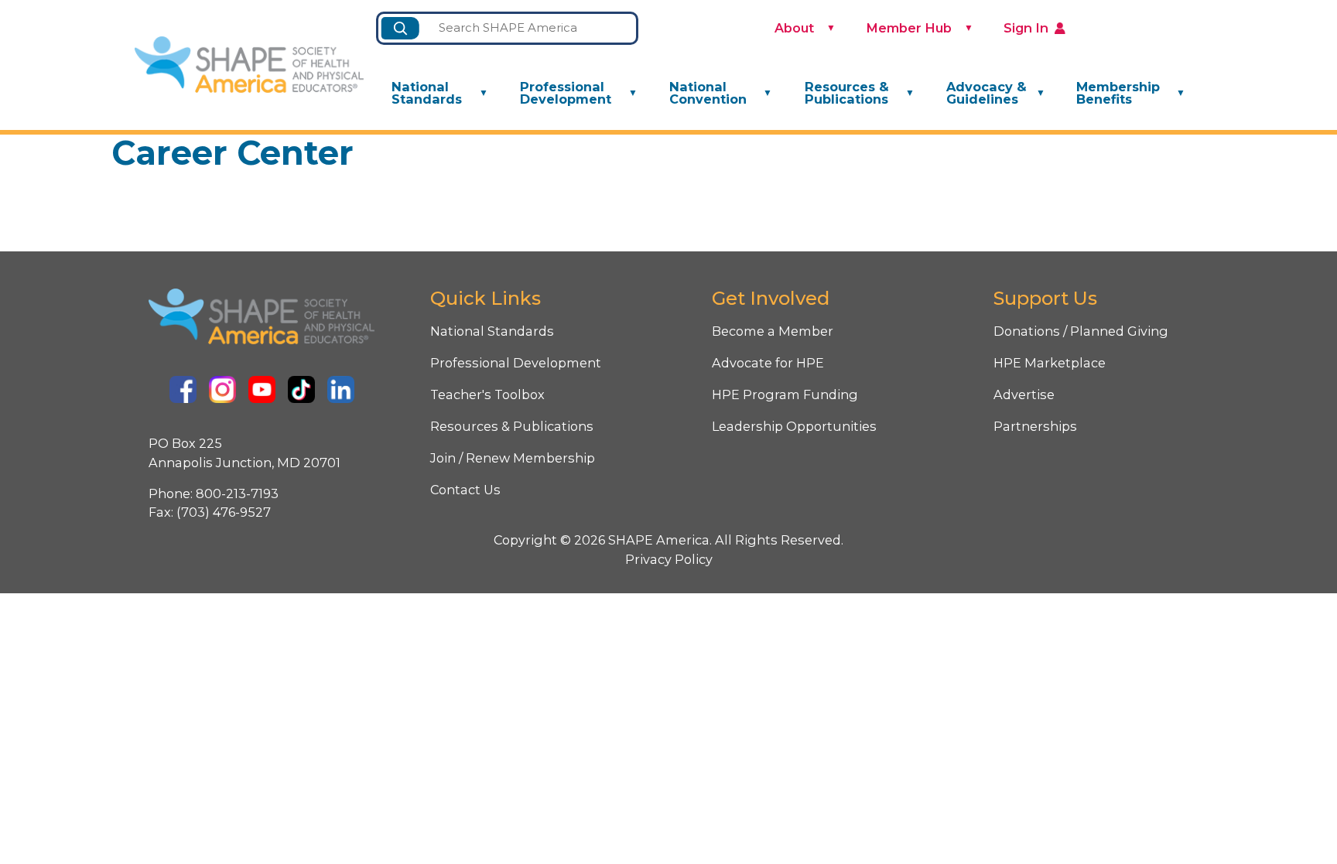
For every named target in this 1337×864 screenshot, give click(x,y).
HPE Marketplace (1049, 363)
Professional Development (565, 93)
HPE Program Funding (785, 394)
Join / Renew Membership (512, 458)
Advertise (1024, 394)
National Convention (708, 93)
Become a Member (772, 331)
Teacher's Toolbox (487, 394)
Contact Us (465, 489)
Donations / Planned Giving (1080, 331)
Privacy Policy (669, 559)
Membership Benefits (1118, 93)
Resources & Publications (847, 93)
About (794, 28)
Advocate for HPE (768, 363)
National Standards (427, 93)
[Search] (400, 28)
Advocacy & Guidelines (986, 93)
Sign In (1026, 28)
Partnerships (1035, 426)
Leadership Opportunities (794, 426)
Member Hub (909, 28)
